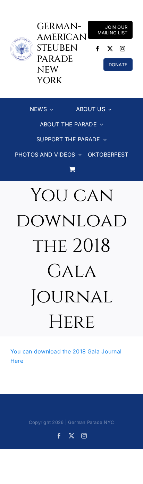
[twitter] (110, 48)
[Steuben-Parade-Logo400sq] (21, 40)
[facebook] (97, 48)
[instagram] (122, 48)
